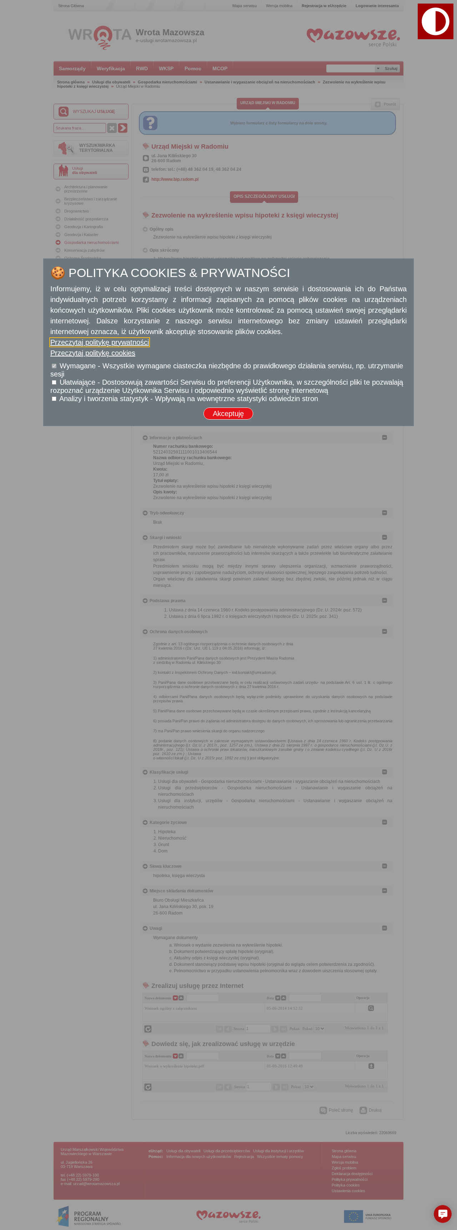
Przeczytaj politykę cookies (92, 353)
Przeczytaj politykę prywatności (99, 342)
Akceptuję (228, 413)
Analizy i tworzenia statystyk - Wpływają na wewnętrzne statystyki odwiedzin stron (188, 399)
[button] (435, 21)
